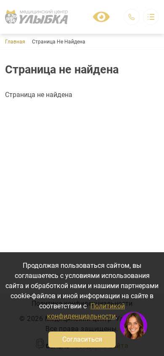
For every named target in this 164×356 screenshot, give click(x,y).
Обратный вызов (132, 17)
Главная (15, 42)
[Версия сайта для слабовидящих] (101, 16)
